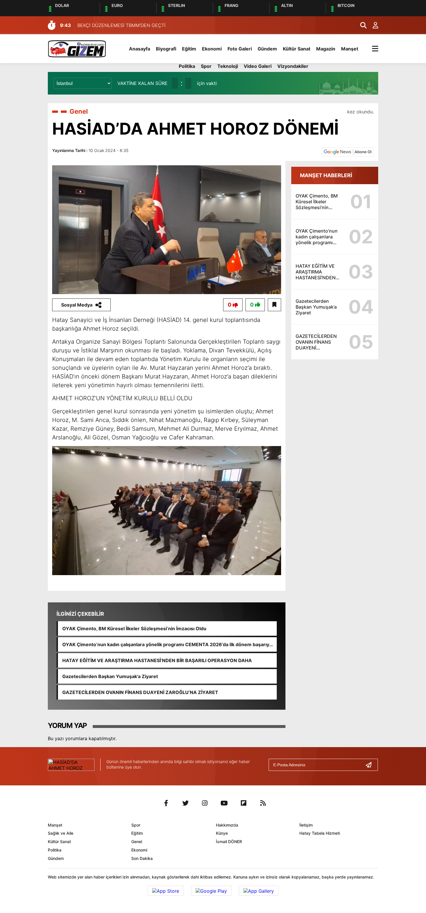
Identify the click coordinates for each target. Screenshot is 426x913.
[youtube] (224, 803)
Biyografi (166, 49)
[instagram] (205, 803)
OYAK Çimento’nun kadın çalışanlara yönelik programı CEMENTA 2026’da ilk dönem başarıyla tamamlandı (167, 644)
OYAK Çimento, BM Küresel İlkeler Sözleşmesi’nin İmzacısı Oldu (134, 628)
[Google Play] (211, 891)
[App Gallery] (258, 891)
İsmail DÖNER (229, 841)
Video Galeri (258, 66)
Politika (187, 66)
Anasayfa (139, 49)
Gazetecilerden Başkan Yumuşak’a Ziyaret (110, 676)
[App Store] (166, 891)
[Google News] (348, 151)
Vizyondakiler (292, 66)
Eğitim (189, 49)
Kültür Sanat (296, 49)
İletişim (306, 825)
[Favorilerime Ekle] (274, 304)
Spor (206, 66)
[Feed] (263, 803)
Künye (222, 833)
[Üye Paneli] (372, 25)
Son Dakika (142, 858)
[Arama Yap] (361, 25)
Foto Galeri (239, 49)
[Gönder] (371, 765)
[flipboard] (244, 803)
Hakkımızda (227, 825)
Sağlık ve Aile (60, 833)
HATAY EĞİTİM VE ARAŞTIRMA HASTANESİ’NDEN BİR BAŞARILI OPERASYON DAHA (157, 660)
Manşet (349, 49)
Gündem (267, 49)
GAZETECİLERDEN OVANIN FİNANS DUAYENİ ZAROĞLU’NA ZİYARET (140, 692)
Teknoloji (227, 66)
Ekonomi (212, 49)
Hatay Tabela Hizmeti (319, 833)
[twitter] (185, 803)
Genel (79, 111)
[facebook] (166, 803)
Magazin (325, 49)
